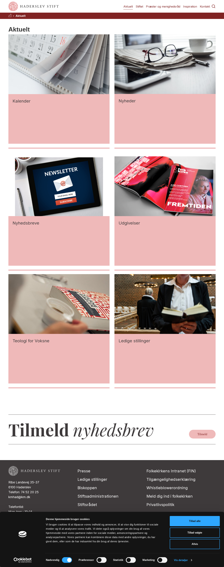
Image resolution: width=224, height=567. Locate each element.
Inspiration (190, 6)
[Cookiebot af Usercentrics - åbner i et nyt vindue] (22, 560)
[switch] (102, 560)
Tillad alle (195, 521)
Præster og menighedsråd (163, 6)
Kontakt (205, 6)
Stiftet (139, 6)
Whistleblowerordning (167, 488)
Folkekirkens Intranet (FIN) (171, 471)
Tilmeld (202, 434)
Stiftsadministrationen (98, 496)
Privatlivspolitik (160, 505)
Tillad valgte (194, 532)
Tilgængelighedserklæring (170, 479)
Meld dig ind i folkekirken (169, 496)
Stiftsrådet (87, 505)
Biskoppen (87, 488)
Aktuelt (128, 6)
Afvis (195, 543)
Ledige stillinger (92, 479)
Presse (84, 471)
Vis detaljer (181, 560)
